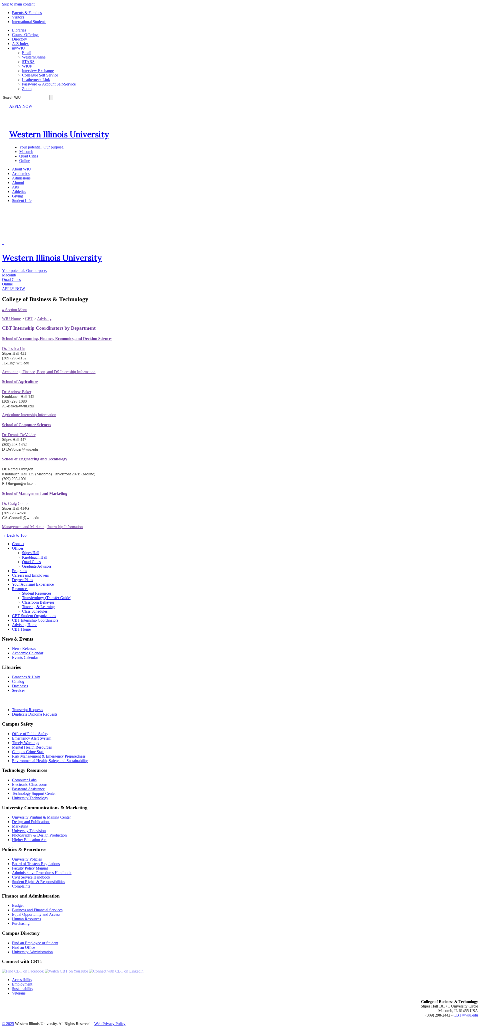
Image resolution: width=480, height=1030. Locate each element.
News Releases (24, 648)
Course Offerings (25, 34)
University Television (29, 831)
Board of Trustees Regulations (36, 864)
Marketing (20, 826)
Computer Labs (24, 780)
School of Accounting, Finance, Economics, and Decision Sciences (57, 338)
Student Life (22, 200)
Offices (18, 548)
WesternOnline (34, 57)
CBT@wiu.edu (466, 1015)
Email (26, 52)
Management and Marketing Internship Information (42, 527)
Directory (19, 39)
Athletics (19, 191)
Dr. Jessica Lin (13, 348)
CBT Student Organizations (34, 616)
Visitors (18, 17)
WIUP (27, 66)
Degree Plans (22, 580)
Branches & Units (26, 677)
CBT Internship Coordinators (35, 620)
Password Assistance (28, 789)
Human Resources (26, 919)
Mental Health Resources (32, 747)
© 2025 (8, 1024)
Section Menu (14, 310)
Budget (18, 905)
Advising (44, 318)
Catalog (18, 681)
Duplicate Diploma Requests (34, 714)
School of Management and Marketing (34, 493)
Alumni (18, 182)
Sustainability (22, 989)
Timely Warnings (25, 743)
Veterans (19, 993)
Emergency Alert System (31, 738)
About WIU (21, 169)
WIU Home (11, 318)
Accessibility (22, 980)
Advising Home (24, 625)
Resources (20, 589)
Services (18, 690)
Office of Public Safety (30, 734)
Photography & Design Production (39, 835)
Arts (15, 187)
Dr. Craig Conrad (16, 503)
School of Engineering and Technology (34, 459)
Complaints (21, 886)
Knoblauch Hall (34, 557)
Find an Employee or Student (35, 943)
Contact (18, 544)
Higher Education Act (29, 840)
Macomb (26, 151)
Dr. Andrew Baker (16, 392)
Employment (22, 984)
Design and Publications (31, 822)
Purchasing (21, 923)
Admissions (21, 178)
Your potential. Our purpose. (41, 147)
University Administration (32, 952)
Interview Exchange (38, 70)
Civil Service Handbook (31, 877)
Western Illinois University (59, 134)
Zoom (27, 88)
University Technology (30, 798)
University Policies (27, 859)
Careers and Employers (30, 575)
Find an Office (23, 947)
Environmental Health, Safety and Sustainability (50, 761)
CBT (29, 318)
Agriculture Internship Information (29, 415)
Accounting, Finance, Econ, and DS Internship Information (49, 372)
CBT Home (21, 629)
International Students (29, 21)
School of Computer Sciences (26, 425)
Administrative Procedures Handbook (42, 873)
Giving (17, 196)
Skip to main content (18, 4)
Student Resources (36, 593)
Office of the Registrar (24, 700)
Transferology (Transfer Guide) (46, 598)
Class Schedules (35, 611)
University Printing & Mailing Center (41, 817)
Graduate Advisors (37, 566)
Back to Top (14, 535)
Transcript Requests (27, 710)
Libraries (19, 30)
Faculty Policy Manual (30, 868)
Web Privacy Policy (110, 1024)
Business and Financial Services (37, 910)
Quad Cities (28, 156)
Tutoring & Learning (38, 607)
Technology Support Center (34, 793)
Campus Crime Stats (28, 752)
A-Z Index (20, 43)
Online (24, 160)
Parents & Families (27, 12)
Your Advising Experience (33, 584)
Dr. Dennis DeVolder (19, 435)
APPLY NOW (20, 106)
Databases (20, 686)
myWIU (18, 48)
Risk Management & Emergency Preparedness (49, 756)
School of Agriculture (20, 381)
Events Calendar (25, 657)
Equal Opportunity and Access (36, 914)
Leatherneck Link (36, 79)
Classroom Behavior (38, 602)
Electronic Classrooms (29, 784)
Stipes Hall (30, 553)
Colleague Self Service (40, 75)
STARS (28, 61)
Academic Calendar (27, 653)
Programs (19, 571)
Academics (21, 173)
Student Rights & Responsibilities (38, 882)
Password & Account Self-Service (49, 84)
